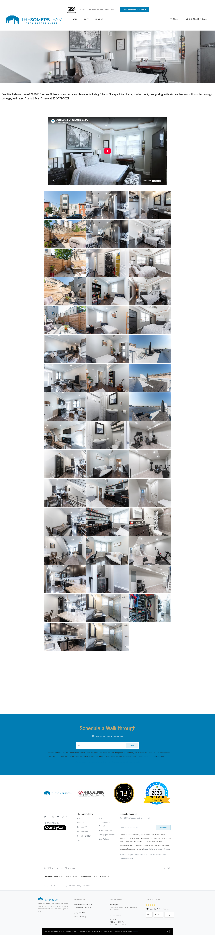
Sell (75, 19)
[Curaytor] (55, 830)
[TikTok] (67, 816)
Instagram (169, 915)
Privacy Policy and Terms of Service (152, 756)
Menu (175, 19)
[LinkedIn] (53, 816)
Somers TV (82, 827)
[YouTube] (58, 816)
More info (135, 931)
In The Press (82, 831)
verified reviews (164, 909)
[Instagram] (62, 816)
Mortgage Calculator (107, 835)
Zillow (149, 915)
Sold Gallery (104, 839)
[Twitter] (49, 816)
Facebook (158, 915)
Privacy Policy (166, 868)
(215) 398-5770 (80, 912)
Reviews (80, 822)
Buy (86, 19)
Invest (99, 19)
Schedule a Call (105, 830)
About (80, 818)
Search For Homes (85, 836)
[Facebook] (45, 816)
